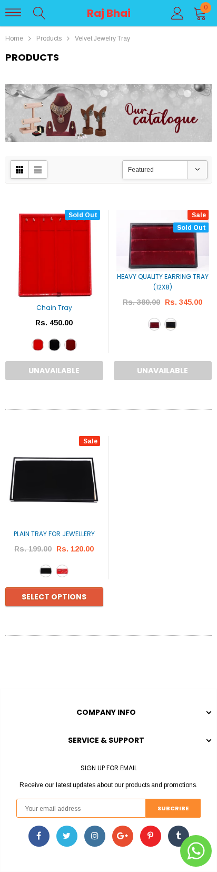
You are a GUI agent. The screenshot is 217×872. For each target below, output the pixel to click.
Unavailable (54, 370)
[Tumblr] (178, 836)
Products (49, 38)
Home (14, 38)
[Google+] (122, 836)
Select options (54, 597)
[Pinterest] (150, 836)
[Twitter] (66, 836)
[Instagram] (94, 836)
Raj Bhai (109, 13)
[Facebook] (39, 836)
